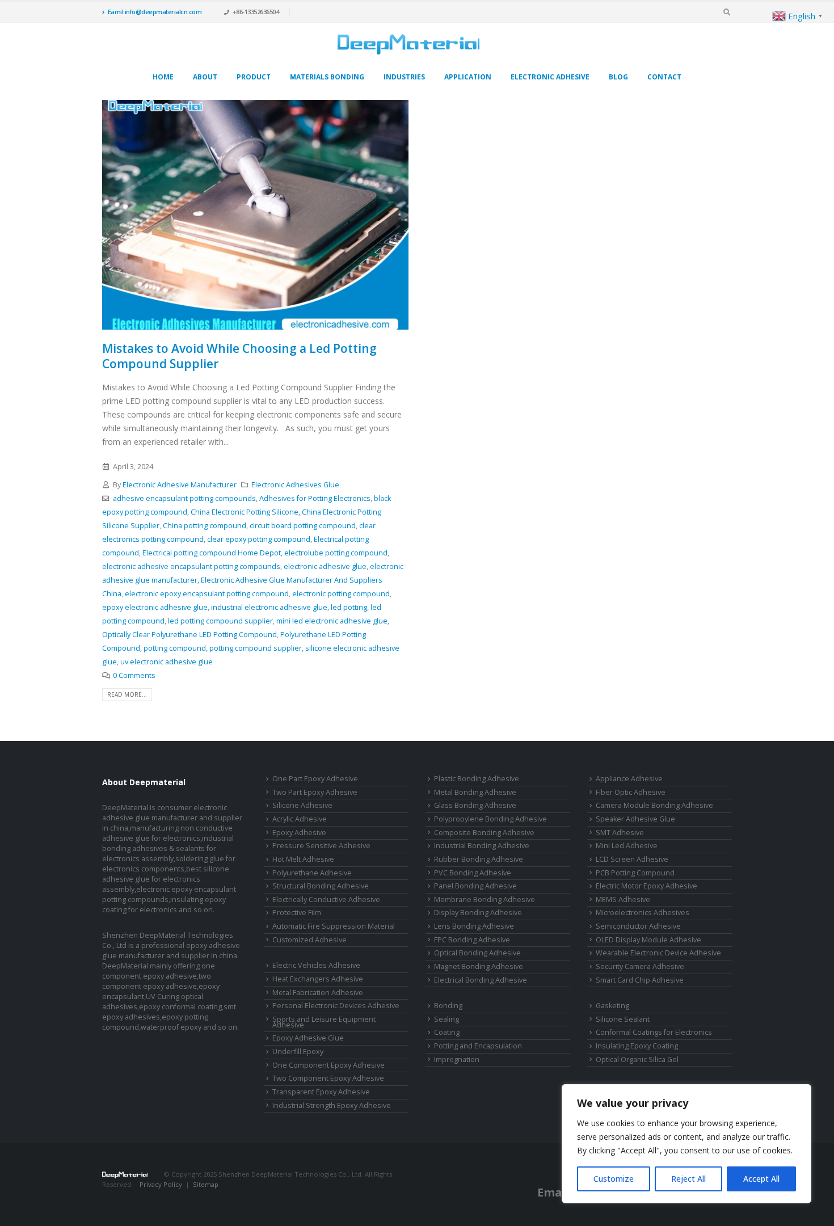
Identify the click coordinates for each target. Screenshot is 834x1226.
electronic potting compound (341, 594)
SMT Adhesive (620, 832)
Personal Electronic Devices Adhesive (335, 1005)
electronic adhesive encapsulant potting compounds (191, 566)
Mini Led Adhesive (627, 845)
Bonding (448, 1005)
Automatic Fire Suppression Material (333, 926)
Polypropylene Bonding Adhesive (490, 819)
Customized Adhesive (309, 940)
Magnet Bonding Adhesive (478, 966)
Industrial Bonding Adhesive (481, 845)
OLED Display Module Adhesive (648, 940)
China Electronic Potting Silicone (244, 512)
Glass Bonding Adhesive (475, 805)
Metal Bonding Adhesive (475, 792)
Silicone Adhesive (302, 805)
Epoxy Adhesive (299, 832)
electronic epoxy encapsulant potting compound (207, 594)
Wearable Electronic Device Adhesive (658, 953)
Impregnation (456, 1059)
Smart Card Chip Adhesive (640, 980)
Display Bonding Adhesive (478, 912)
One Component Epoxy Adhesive (328, 1065)
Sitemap (205, 1184)
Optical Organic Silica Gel (637, 1059)
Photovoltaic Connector (185, 1194)
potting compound (175, 648)
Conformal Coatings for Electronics (654, 1032)
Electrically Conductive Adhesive (326, 899)
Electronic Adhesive (550, 77)
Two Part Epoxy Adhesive (314, 792)
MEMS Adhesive (623, 899)
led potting (349, 607)
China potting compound (204, 525)
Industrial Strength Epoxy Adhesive (331, 1105)
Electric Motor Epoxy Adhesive (646, 886)
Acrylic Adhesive (299, 819)
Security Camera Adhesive (640, 966)
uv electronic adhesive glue (166, 662)
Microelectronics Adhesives (642, 912)
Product (254, 77)
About (205, 77)
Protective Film (296, 912)
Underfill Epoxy (297, 1051)
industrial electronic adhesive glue (269, 607)
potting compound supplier (255, 648)
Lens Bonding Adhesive (474, 926)
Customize (613, 1178)
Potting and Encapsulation (478, 1046)
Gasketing (612, 1005)
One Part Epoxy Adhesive (315, 778)
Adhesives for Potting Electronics (314, 498)
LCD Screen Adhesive (632, 859)
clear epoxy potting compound (258, 539)
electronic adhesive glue (325, 566)
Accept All (761, 1178)
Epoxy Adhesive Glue (308, 1038)
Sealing (446, 1019)
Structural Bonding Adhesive (320, 886)
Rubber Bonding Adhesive (478, 859)
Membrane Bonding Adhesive (484, 899)
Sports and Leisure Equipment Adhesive (324, 1022)
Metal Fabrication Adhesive (317, 992)
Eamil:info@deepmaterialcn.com (155, 11)
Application (467, 77)
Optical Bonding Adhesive (477, 953)
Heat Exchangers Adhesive (317, 979)
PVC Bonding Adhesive (472, 873)
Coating (447, 1032)
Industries (404, 77)
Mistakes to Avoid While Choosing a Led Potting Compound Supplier (239, 356)
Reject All (688, 1178)
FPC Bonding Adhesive (472, 940)
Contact (664, 77)
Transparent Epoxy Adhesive (321, 1092)
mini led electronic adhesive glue (331, 621)
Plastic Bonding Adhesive (476, 778)
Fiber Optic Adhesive (630, 792)
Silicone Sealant (623, 1019)
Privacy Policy (161, 1184)
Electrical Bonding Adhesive (480, 980)
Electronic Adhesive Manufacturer (180, 485)
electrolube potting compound (335, 553)
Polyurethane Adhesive (312, 873)
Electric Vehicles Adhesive (316, 965)
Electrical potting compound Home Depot (211, 553)
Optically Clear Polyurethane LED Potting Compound (189, 634)
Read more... (127, 694)
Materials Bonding (327, 77)
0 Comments (134, 675)
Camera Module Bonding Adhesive (654, 805)
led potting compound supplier (220, 621)
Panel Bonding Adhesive (475, 886)
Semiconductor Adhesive (638, 926)
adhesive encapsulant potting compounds (184, 498)
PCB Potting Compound (635, 873)
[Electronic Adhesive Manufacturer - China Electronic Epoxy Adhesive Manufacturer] (408, 44)
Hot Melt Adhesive (303, 859)
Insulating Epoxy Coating (637, 1046)
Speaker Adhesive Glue (635, 819)
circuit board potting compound (303, 525)
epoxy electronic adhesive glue (155, 607)
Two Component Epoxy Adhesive (328, 1078)
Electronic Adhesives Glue (295, 485)
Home (163, 77)
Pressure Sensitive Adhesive (321, 845)
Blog (618, 77)
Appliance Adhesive (629, 778)
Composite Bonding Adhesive (484, 832)
